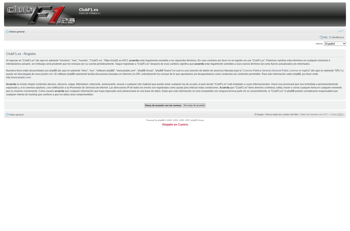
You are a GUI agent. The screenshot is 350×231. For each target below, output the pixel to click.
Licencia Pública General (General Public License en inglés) (276, 70)
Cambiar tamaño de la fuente (341, 31)
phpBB (161, 120)
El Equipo (259, 114)
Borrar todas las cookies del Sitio (282, 114)
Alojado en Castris (175, 124)
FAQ (325, 37)
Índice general (17, 31)
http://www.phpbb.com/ (18, 77)
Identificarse (338, 37)
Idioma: (319, 43)
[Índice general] (42, 14)
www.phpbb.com (44, 74)
